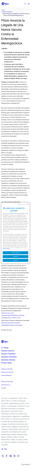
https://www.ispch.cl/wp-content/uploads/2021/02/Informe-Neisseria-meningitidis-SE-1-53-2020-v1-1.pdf (13, 315)
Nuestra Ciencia (7, 351)
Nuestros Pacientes (9, 357)
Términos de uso (5, 384)
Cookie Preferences (26, 464)
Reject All (15, 256)
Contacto (3, 388)
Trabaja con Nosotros (7, 369)
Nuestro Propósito (8, 354)
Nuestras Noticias (8, 360)
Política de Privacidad (7, 381)
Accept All (15, 260)
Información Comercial (7, 372)
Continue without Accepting (23, 204)
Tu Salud (4, 348)
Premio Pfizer (6, 363)
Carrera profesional (6, 375)
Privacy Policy (6, 248)
